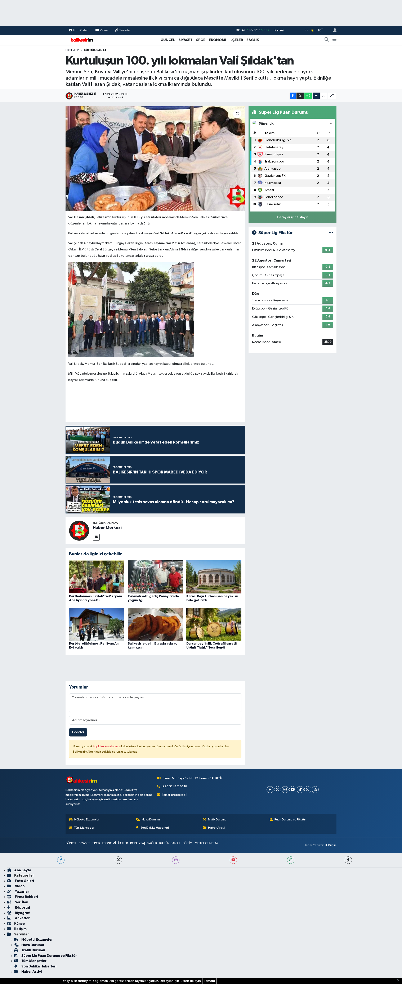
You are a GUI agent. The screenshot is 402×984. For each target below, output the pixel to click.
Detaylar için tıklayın (292, 217)
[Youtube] (292, 789)
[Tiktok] (300, 789)
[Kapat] (399, 980)
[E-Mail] (96, 537)
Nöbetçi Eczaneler (86, 819)
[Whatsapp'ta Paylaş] (308, 96)
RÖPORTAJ (137, 843)
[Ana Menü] (334, 40)
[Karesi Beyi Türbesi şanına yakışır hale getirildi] (213, 577)
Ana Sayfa (22, 870)
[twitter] (118, 860)
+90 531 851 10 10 (174, 786)
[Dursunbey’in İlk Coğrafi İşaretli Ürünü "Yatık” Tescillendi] (213, 624)
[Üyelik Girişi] (333, 30)
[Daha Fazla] (316, 96)
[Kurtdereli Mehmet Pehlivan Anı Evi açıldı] (96, 624)
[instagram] (175, 860)
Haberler (72, 50)
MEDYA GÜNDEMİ (206, 843)
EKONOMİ (217, 40)
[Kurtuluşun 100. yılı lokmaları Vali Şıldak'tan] (155, 158)
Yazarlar (124, 30)
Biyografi (22, 913)
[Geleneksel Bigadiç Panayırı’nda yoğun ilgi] (155, 577)
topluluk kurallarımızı (107, 746)
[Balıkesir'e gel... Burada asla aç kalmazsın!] (155, 624)
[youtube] (233, 860)
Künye (19, 923)
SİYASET (186, 40)
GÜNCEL (168, 40)
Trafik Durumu (217, 819)
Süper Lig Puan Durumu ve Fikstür (49, 955)
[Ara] (327, 40)
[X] (277, 789)
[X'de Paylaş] (300, 96)
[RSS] (315, 789)
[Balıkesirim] (81, 39)
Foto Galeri (80, 30)
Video (104, 30)
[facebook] (60, 860)
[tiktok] (348, 860)
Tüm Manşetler (84, 827)
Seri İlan (21, 902)
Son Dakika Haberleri (154, 827)
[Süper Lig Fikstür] (331, 233)
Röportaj (22, 907)
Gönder (78, 732)
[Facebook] (270, 789)
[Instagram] (285, 789)
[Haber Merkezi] (79, 530)
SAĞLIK (252, 40)
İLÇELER (236, 40)
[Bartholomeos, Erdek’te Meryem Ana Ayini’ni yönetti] (96, 577)
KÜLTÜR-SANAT (95, 50)
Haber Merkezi (107, 528)
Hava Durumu (151, 819)
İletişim (20, 929)
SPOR (200, 40)
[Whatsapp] (307, 789)
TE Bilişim (330, 845)
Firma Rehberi (26, 897)
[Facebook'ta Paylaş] (293, 96)
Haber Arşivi (216, 827)
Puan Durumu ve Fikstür (290, 819)
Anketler (22, 918)
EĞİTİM (187, 843)
